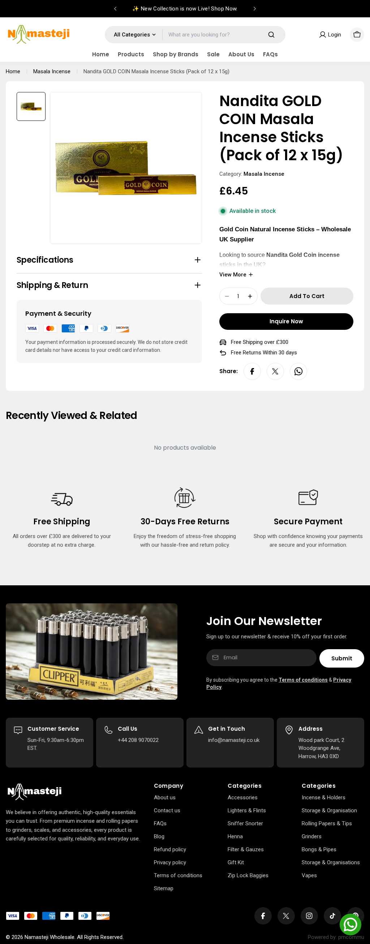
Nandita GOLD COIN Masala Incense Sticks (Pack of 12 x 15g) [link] (156, 71)
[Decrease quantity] (227, 296)
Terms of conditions (303, 680)
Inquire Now (286, 321)
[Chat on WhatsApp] (350, 924)
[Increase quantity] (250, 296)
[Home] (34, 792)
